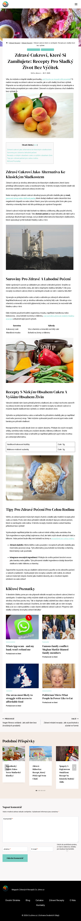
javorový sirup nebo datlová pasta (20, 198)
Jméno (7, 849)
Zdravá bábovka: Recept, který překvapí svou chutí (39, 772)
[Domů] (7, 43)
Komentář (8, 819)
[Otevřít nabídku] (76, 4)
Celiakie (39, 900)
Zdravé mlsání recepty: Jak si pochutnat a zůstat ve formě (61, 722)
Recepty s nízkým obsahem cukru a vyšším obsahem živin (29, 155)
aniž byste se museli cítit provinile (56, 79)
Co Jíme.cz (37, 73)
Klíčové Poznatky (13, 161)
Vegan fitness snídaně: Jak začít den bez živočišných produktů (20, 722)
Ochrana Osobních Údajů (49, 915)
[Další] (74, 767)
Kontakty (40, 905)
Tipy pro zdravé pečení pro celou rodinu (22, 158)
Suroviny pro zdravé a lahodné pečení (21, 152)
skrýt (35, 145)
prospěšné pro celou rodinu (62, 538)
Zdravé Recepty (47, 49)
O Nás (73, 900)
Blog (28, 900)
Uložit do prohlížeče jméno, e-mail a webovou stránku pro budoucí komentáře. (67, 847)
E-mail (34, 849)
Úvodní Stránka (12, 900)
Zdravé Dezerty (33, 49)
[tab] (36, 790)
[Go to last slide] (7, 767)
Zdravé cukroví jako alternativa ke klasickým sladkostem (29, 149)
